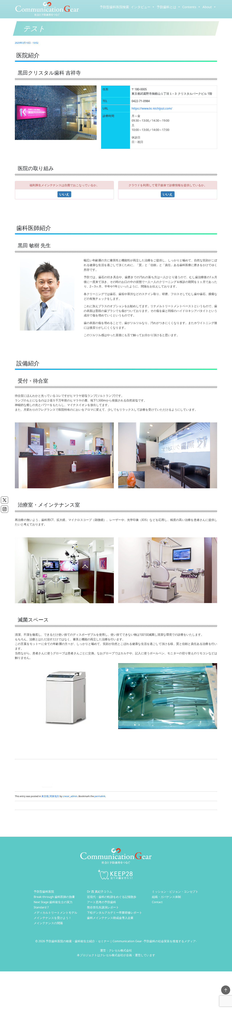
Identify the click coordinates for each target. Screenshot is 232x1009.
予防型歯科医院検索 (114, 7)
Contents (189, 7)
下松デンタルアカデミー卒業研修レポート (114, 913)
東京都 (45, 796)
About (207, 7)
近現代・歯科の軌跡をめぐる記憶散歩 (111, 897)
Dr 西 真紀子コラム (99, 892)
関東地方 (54, 796)
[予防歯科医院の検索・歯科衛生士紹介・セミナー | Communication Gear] (47, 9)
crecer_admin (70, 796)
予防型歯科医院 (44, 892)
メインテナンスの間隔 (48, 923)
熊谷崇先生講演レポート (103, 907)
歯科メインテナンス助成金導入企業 (110, 918)
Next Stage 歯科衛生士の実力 (53, 902)
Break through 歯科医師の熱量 (54, 897)
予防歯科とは (166, 7)
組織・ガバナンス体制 (166, 897)
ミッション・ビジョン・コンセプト (175, 892)
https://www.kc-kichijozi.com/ (152, 108)
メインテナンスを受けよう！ (52, 918)
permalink (99, 796)
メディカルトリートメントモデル (55, 913)
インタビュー (140, 7)
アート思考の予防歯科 (101, 902)
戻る (47, 784)
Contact (157, 902)
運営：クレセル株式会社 (116, 950)
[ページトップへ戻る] (225, 990)
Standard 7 (41, 907)
